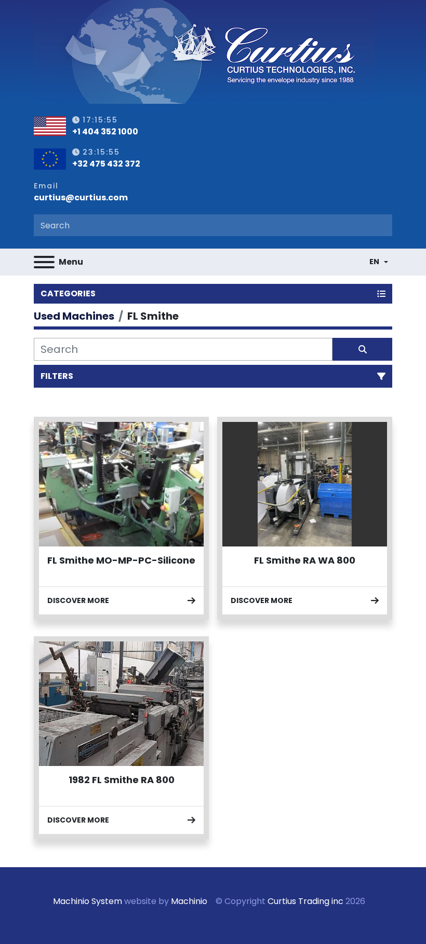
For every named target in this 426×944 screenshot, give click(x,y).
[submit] (362, 349)
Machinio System (87, 901)
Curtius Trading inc (305, 901)
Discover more (78, 600)
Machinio (189, 901)
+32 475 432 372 (106, 164)
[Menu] (44, 262)
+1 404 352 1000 (105, 132)
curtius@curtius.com (81, 198)
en (374, 261)
